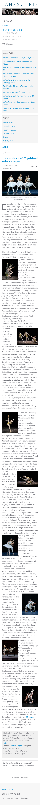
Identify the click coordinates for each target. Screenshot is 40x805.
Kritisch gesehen (12, 30)
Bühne (5, 25)
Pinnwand (7, 21)
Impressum (7, 789)
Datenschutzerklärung (15, 798)
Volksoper (7, 743)
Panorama (7, 44)
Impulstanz (11, 33)
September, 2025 (9, 137)
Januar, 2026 (8, 122)
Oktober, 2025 (8, 133)
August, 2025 (8, 141)
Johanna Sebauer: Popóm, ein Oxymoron (19, 58)
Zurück (16, 778)
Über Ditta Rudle (11, 794)
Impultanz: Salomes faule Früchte (16, 92)
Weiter (24, 778)
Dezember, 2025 (9, 126)
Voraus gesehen (12, 36)
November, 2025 (9, 130)
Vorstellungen (16, 746)
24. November (31, 717)
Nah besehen (10, 39)
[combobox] (14, 152)
